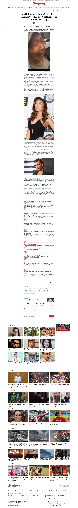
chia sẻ (49, 10)
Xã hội (12, 7)
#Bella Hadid (46, 290)
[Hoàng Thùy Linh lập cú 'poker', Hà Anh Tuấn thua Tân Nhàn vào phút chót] (50, 300)
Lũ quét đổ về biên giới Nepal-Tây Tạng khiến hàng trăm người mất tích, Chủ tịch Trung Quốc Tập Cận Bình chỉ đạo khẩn (18, 445)
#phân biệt (45, 288)
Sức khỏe (25, 7)
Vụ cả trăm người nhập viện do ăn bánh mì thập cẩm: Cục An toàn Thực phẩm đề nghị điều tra (18, 479)
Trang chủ (9, 7)
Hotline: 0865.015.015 (25, 0)
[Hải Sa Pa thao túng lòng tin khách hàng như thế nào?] (31, 343)
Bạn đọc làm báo (13, 505)
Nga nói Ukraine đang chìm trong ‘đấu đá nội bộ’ (30, 459)
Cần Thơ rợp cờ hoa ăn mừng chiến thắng (59, 385)
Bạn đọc (50, 491)
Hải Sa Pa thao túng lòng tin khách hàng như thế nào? (30, 349)
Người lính (43, 7)
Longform (37, 488)
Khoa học (59, 7)
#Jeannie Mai (26, 292)
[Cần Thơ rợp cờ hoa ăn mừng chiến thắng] (60, 377)
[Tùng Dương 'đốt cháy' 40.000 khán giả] (39, 416)
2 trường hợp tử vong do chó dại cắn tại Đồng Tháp (39, 478)
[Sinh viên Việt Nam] (63, 486)
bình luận (55, 10)
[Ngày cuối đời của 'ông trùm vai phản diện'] (15, 343)
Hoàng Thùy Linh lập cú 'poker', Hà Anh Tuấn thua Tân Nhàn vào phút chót (34, 300)
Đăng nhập (25, 310)
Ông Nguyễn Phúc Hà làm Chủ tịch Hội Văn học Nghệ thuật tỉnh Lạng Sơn (15, 362)
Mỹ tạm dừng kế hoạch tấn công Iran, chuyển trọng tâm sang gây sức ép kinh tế (59, 444)
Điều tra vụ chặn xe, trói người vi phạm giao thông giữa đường (39, 405)
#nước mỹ (50, 288)
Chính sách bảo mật (61, 495)
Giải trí (52, 7)
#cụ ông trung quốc (27, 288)
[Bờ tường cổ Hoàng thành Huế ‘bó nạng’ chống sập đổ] (47, 331)
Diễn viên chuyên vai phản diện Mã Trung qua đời (47, 362)
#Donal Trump (39, 290)
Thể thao (39, 7)
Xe (46, 7)
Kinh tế (15, 7)
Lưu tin (2, 32)
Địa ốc (22, 7)
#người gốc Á (32, 292)
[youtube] (69, 0)
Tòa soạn (52, 0)
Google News (57, 10)
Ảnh (22, 488)
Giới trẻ (32, 7)
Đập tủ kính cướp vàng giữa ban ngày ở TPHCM (17, 405)
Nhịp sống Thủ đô (10, 493)
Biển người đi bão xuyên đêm (39, 384)
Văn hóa (49, 7)
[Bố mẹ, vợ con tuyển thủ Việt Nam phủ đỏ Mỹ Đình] (60, 416)
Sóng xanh (18, 7)
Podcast (30, 488)
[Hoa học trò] (68, 486)
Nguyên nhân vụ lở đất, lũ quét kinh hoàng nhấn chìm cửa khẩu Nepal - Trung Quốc (38, 444)
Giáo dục (55, 7)
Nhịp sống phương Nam (18, 493)
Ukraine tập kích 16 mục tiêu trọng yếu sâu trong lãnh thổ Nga (46, 459)
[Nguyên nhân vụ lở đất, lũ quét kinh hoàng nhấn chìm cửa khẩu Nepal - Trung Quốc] (39, 436)
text (51, 10)
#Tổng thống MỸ (33, 290)
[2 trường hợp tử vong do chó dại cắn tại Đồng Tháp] (39, 470)
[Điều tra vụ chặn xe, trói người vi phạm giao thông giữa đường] (39, 397)
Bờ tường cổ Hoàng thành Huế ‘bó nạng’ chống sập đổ (47, 337)
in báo (53, 10)
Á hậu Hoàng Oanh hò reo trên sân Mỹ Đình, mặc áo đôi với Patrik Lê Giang (18, 424)
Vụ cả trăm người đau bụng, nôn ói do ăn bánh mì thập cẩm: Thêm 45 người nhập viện (59, 479)
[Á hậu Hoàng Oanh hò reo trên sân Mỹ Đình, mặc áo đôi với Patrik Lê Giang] (18, 416)
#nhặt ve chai (35, 288)
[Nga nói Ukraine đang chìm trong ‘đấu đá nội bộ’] (31, 453)
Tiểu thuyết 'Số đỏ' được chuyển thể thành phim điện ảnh (38, 263)
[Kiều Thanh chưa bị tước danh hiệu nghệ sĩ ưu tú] (15, 331)
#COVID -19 (26, 290)
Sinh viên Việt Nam (41, 0)
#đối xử (40, 288)
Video (66, 7)
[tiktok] (50, 498)
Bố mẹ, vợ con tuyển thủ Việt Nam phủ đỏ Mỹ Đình (59, 423)
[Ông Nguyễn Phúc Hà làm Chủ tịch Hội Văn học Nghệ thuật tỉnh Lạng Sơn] (15, 356)
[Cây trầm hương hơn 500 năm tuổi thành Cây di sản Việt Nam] (31, 331)
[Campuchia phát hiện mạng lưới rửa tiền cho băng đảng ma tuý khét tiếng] (62, 453)
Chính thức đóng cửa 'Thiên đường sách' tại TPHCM (37, 223)
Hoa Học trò (47, 0)
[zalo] (52, 498)
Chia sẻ (2, 30)
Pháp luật (36, 7)
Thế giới (29, 7)
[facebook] (67, 0)
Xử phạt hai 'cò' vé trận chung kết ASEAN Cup (58, 405)
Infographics (44, 488)
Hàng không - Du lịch (59, 491)
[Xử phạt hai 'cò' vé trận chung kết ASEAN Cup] (60, 397)
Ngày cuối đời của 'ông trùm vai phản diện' (15, 349)
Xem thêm (69, 7)
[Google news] (55, 498)
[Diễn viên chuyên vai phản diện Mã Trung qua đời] (47, 356)
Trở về (2, 37)
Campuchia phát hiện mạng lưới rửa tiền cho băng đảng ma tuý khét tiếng (62, 459)
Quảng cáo (57, 0)
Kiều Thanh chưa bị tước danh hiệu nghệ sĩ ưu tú (15, 337)
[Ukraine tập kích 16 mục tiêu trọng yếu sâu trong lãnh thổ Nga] (47, 453)
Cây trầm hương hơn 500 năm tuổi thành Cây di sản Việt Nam (30, 337)
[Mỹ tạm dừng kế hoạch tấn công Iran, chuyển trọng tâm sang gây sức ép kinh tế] (60, 436)
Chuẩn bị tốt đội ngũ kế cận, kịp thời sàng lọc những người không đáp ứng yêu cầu (17, 386)
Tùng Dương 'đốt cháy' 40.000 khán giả (39, 423)
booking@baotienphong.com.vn (25, 498)
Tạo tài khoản (31, 310)
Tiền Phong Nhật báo (33, 0)
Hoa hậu (63, 7)
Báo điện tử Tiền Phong (39, 3)
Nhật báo (17, 488)
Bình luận (2, 35)
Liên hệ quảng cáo (23, 495)
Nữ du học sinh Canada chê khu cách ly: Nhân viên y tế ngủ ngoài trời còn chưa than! (39, 306)
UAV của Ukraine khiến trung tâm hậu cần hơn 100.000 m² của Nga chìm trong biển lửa (14, 459)
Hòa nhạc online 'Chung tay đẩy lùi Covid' (34, 255)
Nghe (2, 27)
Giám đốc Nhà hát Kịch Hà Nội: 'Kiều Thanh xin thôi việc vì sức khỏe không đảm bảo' (47, 349)
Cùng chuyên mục (13, 325)
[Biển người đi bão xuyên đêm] (39, 377)
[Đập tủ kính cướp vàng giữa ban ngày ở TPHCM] (18, 397)
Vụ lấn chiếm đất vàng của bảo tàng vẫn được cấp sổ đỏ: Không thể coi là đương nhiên (31, 362)
